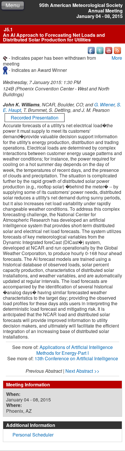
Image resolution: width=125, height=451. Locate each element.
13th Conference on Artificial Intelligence (76, 358)
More (117, 57)
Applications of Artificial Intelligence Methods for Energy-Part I (74, 350)
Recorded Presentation (34, 117)
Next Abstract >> (82, 371)
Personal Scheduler (32, 434)
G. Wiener (104, 104)
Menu (13, 5)
